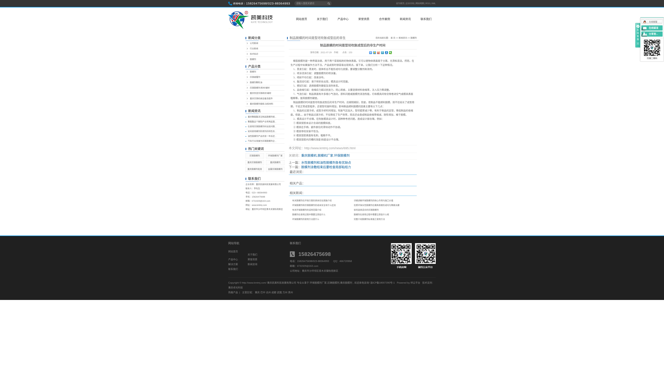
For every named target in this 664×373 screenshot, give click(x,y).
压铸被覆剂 (255, 77)
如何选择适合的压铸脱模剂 (366, 210)
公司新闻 (254, 43)
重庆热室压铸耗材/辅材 (260, 93)
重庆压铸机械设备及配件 (261, 98)
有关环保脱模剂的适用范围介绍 (306, 210)
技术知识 (254, 54)
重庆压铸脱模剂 (254, 162)
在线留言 (653, 28)
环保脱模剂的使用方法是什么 (305, 219)
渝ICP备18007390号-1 (382, 282)
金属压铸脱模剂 (275, 169)
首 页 (393, 38)
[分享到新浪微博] (378, 52)
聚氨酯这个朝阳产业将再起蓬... (262, 122)
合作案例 (384, 19)
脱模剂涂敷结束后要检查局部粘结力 (326, 167)
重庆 (257, 292)
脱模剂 (253, 59)
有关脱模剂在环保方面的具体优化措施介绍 (312, 200)
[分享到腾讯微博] (382, 52)
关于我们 (322, 19)
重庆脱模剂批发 (254, 169)
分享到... (653, 34)
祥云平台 (415, 282)
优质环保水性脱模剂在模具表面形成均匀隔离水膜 (376, 205)
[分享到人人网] (386, 52)
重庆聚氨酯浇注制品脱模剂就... (262, 117)
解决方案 (233, 264)
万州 (285, 292)
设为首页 (400, 3)
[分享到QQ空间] (374, 52)
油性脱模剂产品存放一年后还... (262, 136)
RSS (428, 3)
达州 (268, 292)
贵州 (290, 292)
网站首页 (301, 19)
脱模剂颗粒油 (256, 82)
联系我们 (426, 19)
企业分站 (410, 3)
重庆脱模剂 (275, 162)
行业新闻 (254, 48)
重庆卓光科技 (235, 287)
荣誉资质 (363, 19)
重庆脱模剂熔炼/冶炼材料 (261, 104)
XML (433, 3)
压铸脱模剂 (255, 156)
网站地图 (420, 3)
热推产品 (233, 292)
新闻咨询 (252, 264)
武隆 (279, 292)
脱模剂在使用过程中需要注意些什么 (308, 214)
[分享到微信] (390, 52)
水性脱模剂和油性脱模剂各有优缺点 (326, 162)
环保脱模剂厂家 (275, 156)
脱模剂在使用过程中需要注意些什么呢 (371, 214)
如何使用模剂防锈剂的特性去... (262, 131)
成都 (273, 292)
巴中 (262, 292)
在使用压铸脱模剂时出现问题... (262, 126)
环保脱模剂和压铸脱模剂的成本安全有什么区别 (314, 205)
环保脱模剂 (342, 155)
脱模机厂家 (325, 155)
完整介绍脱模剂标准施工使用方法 (369, 219)
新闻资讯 (405, 19)
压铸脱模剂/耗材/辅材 (260, 88)
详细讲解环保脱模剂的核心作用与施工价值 (373, 200)
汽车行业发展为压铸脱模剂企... (262, 141)
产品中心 (343, 19)
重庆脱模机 (309, 155)
